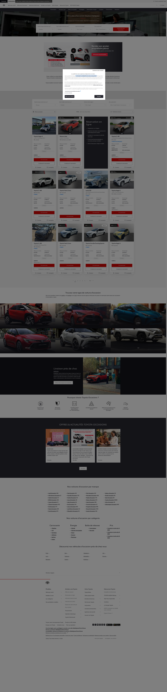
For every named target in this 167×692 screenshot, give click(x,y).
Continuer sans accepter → (99, 70)
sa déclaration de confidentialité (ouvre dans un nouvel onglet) (86, 75)
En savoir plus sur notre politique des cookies (72, 91)
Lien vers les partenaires (68, 92)
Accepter (99, 96)
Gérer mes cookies (69, 96)
